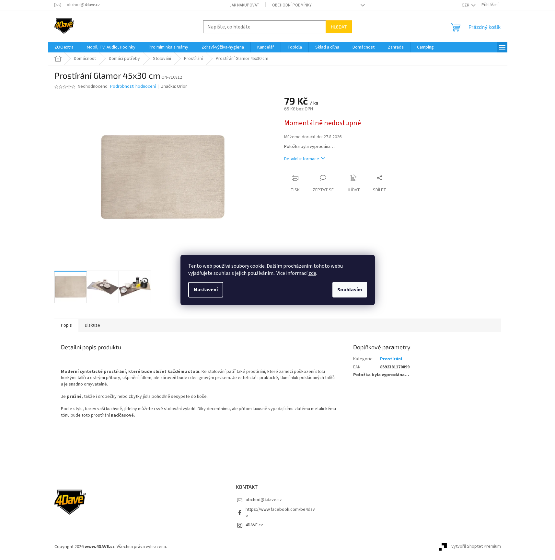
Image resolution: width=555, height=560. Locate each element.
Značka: (174, 86)
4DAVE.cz (254, 525)
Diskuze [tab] (92, 325)
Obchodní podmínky (292, 5)
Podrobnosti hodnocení (133, 87)
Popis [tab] (66, 325)
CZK (466, 5)
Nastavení (206, 289)
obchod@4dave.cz (264, 500)
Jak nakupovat (244, 5)
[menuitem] (64, 47)
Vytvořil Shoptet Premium (476, 546)
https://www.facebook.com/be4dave (280, 512)
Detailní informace (301, 159)
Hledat (339, 26)
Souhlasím (349, 289)
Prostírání (391, 359)
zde (312, 273)
